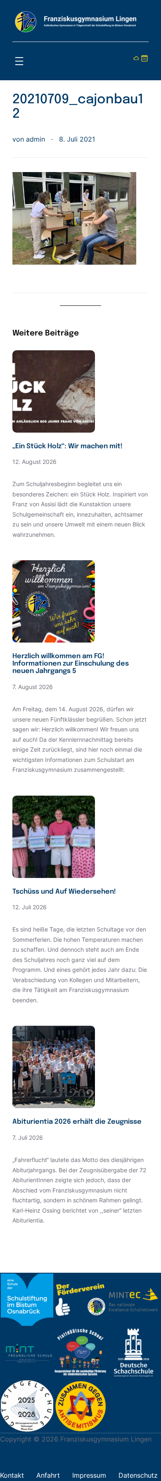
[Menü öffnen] (19, 61)
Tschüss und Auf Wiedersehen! (64, 891)
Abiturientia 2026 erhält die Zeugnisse (77, 1121)
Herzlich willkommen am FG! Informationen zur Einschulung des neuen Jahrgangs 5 (70, 664)
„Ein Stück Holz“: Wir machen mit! (67, 446)
